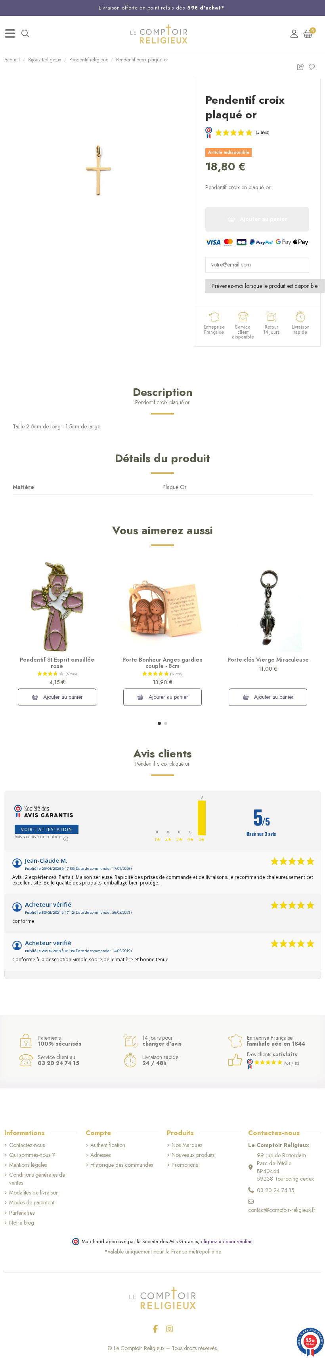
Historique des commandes (121, 1165)
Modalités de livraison (34, 1192)
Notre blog (21, 1223)
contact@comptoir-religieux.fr (281, 1210)
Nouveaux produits (193, 1155)
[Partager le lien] (302, 65)
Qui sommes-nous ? (32, 1155)
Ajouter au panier (62, 697)
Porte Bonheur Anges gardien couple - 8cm (162, 663)
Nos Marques (187, 1145)
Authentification (107, 1145)
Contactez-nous (27, 1145)
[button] (159, 723)
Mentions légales (28, 1165)
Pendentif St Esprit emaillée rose (57, 663)
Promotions (185, 1165)
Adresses (100, 1155)
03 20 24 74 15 (275, 1190)
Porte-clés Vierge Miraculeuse (268, 660)
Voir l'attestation (46, 829)
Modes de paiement (31, 1202)
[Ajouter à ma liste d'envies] (314, 65)
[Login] (294, 34)
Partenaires (21, 1213)
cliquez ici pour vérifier (226, 1241)
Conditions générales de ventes (37, 1179)
